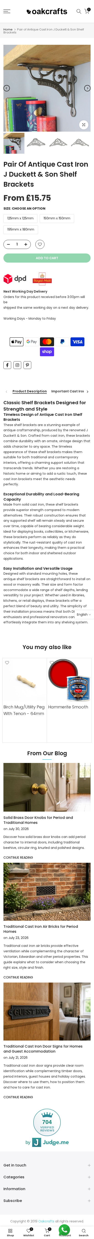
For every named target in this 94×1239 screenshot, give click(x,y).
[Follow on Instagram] (17, 365)
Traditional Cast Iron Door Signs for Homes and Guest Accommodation (43, 1049)
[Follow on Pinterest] (27, 365)
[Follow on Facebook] (7, 365)
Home (8, 29)
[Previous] (6, 88)
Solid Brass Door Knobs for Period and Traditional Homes (38, 820)
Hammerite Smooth (68, 707)
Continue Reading (18, 857)
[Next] (87, 88)
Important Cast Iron (68, 391)
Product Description (30, 391)
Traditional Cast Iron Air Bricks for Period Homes (40, 929)
